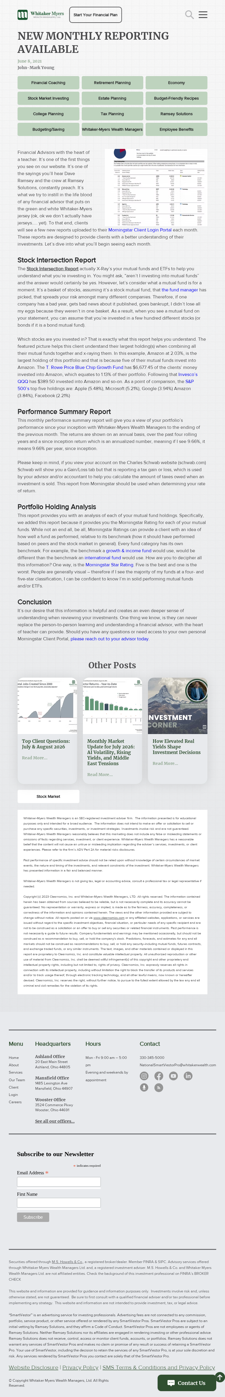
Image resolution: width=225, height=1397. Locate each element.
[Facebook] (158, 1076)
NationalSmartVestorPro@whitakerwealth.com (178, 1065)
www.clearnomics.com (109, 917)
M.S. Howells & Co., (68, 1262)
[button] (95, 15)
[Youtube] (173, 1076)
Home (14, 1057)
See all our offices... (55, 1121)
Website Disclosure (33, 1367)
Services (16, 1072)
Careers (15, 1102)
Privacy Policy (80, 1367)
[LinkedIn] (188, 1076)
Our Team (17, 1080)
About (14, 1065)
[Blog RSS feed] (158, 1088)
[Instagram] (144, 1076)
